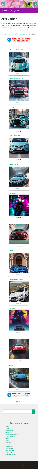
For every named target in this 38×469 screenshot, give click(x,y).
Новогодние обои (10, 455)
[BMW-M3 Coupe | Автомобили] (19, 176)
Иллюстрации (9, 430)
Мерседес (12, 308)
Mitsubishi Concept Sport (16, 78)
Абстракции (9, 446)
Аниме (7, 428)
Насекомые (9, 442)
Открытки (8, 452)
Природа (8, 432)
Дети (7, 426)
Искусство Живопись (11, 434)
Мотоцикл (12, 193)
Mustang (11, 107)
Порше (11, 365)
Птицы (7, 440)
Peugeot (11, 250)
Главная (4, 34)
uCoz (22, 465)
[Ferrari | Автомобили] (19, 349)
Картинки (11, 34)
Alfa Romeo (12, 222)
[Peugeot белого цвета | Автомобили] (19, 291)
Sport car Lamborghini (16, 49)
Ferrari (11, 337)
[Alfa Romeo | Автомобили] (19, 234)
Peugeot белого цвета (16, 279)
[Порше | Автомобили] (19, 377)
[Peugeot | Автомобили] (19, 263)
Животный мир (10, 436)
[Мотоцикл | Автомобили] (19, 205)
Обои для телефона (21, 34)
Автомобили (9, 448)
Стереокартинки (10, 451)
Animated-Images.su (10, 10)
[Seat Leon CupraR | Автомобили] (19, 148)
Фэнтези (8, 444)
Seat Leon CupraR (14, 136)
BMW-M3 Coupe (13, 164)
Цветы (7, 438)
